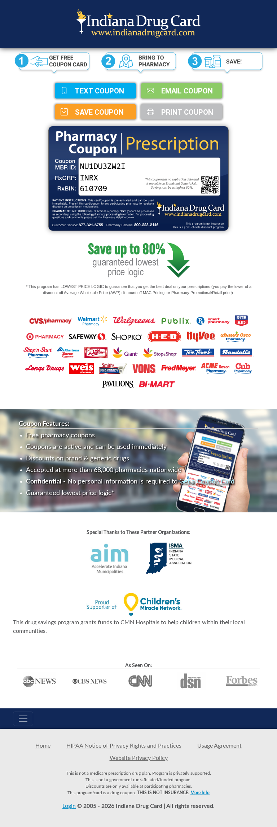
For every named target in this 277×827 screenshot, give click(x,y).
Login (69, 806)
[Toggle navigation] (23, 719)
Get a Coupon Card (206, 481)
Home (42, 746)
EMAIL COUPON (186, 91)
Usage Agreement (219, 746)
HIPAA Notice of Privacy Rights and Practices (123, 746)
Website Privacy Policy (139, 758)
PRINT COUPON (186, 112)
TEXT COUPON (98, 91)
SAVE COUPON (98, 112)
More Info (200, 793)
